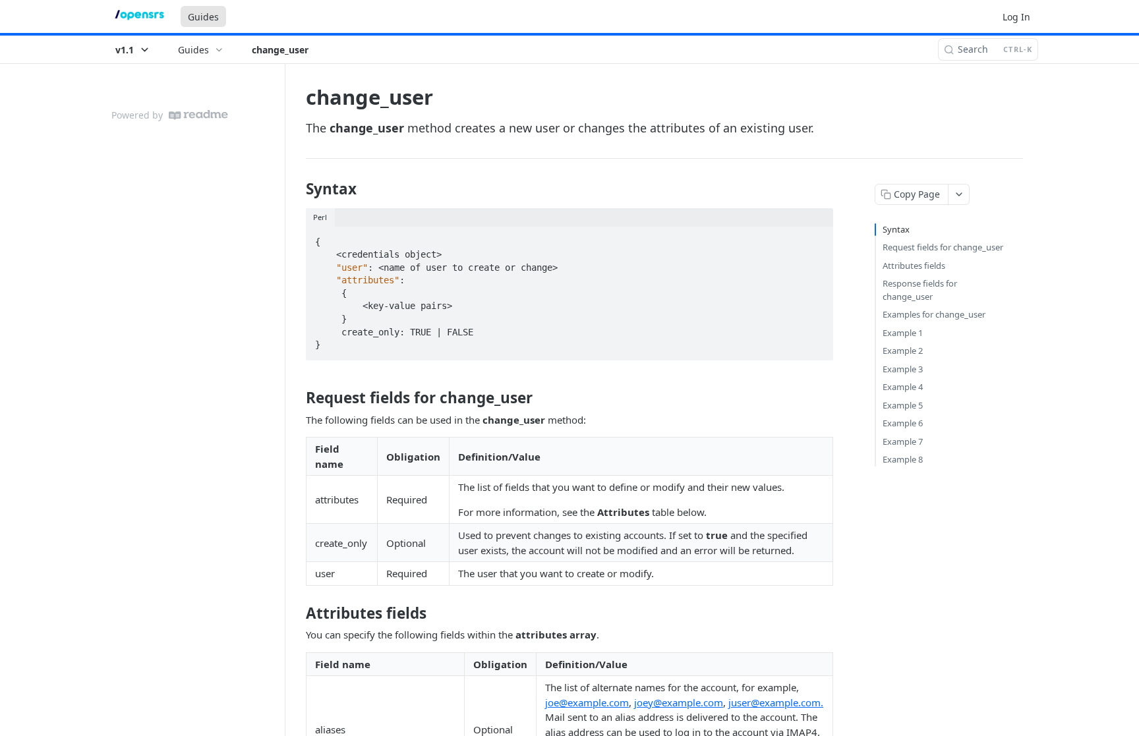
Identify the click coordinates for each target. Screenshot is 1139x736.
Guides (203, 17)
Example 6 (903, 423)
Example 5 (903, 405)
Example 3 (903, 369)
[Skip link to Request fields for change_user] (297, 397)
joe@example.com (587, 702)
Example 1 (903, 333)
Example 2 (903, 350)
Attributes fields (914, 265)
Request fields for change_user (943, 247)
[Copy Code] (817, 237)
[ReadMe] (198, 115)
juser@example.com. (775, 702)
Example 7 (903, 441)
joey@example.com (678, 702)
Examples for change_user (934, 314)
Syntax (896, 229)
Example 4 (903, 387)
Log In (1016, 17)
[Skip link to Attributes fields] (297, 613)
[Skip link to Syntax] (297, 189)
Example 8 (903, 459)
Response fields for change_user (920, 289)
